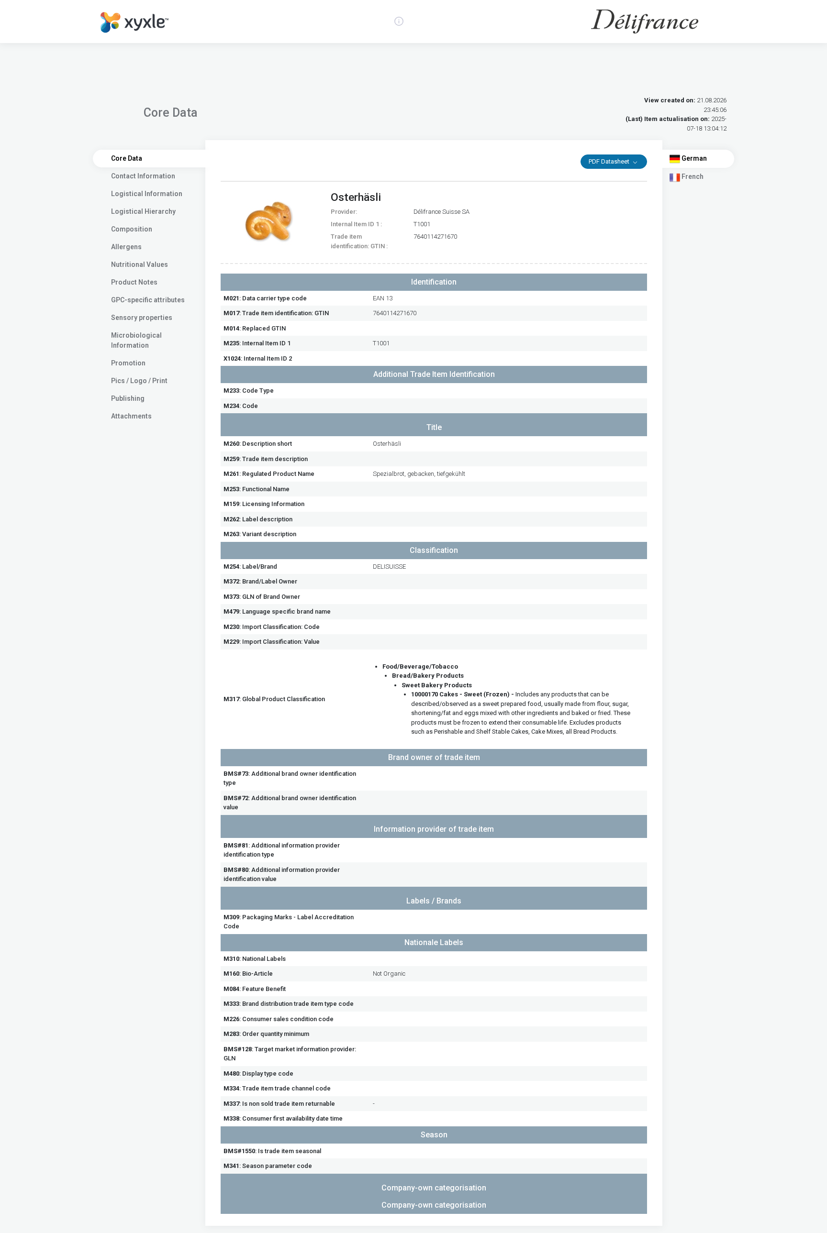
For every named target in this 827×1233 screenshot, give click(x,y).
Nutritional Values (139, 264)
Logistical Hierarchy (143, 211)
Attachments (131, 416)
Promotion (128, 363)
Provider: (344, 211)
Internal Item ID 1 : (356, 224)
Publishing (128, 398)
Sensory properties (141, 317)
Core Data (126, 158)
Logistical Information (146, 194)
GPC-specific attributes (148, 300)
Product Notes (134, 282)
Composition (131, 229)
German (693, 158)
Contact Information (143, 176)
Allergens (126, 247)
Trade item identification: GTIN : (359, 241)
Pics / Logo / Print (139, 381)
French (692, 176)
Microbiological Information (136, 340)
